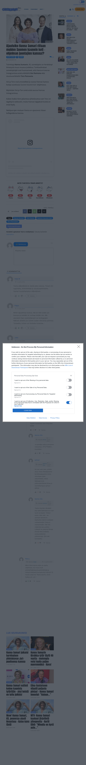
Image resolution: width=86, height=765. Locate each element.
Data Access (43, 418)
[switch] (69, 380)
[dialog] (43, 382)
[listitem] (43, 376)
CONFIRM (28, 410)
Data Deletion (31, 418)
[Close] (79, 347)
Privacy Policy (54, 418)
